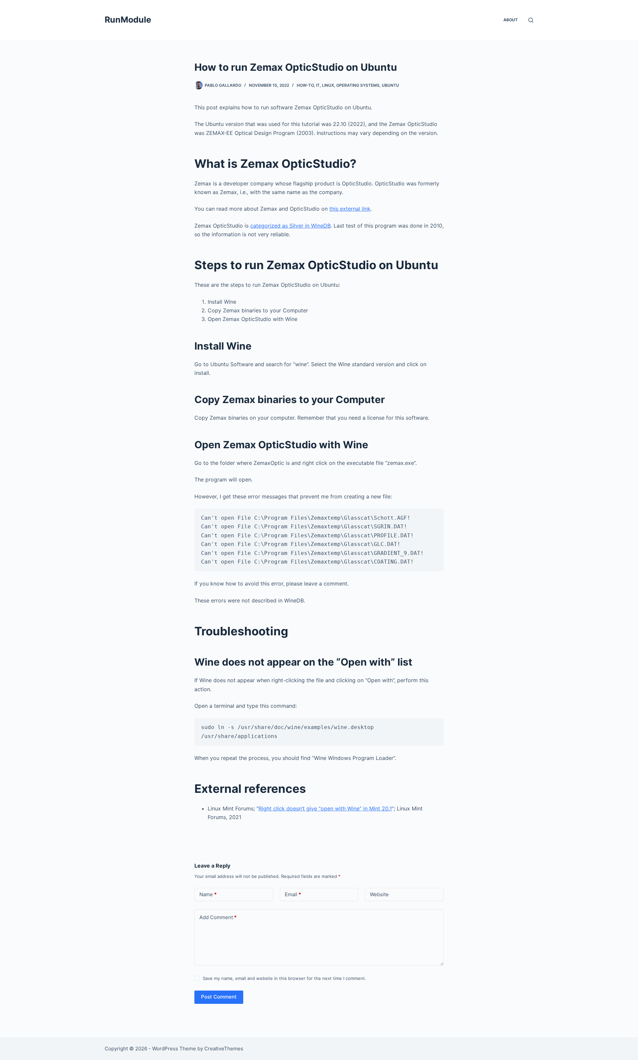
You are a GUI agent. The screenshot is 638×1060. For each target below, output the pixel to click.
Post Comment (219, 997)
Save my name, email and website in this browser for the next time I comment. (284, 978)
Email (293, 894)
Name (208, 894)
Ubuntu (390, 85)
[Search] (530, 20)
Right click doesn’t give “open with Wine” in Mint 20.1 (325, 808)
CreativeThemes (223, 1048)
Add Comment (218, 917)
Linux (328, 85)
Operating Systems (357, 85)
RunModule (128, 20)
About (510, 19)
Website (379, 894)
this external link (350, 208)
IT (318, 85)
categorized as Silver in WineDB (290, 225)
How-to (305, 85)
